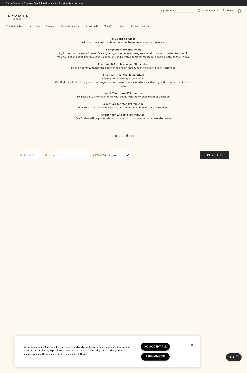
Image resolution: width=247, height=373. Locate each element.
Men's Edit (109, 26)
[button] (234, 357)
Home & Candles (70, 26)
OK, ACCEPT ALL (155, 346)
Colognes (51, 26)
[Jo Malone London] (17, 17)
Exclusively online (140, 26)
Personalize (155, 356)
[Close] (192, 345)
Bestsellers (34, 26)
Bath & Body (91, 26)
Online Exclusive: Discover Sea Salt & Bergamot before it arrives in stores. (45, 3)
